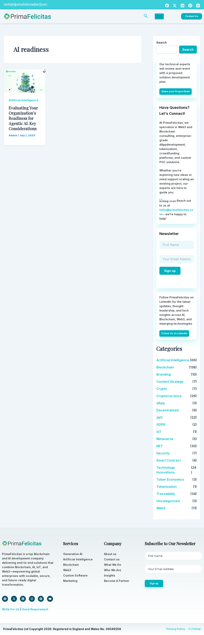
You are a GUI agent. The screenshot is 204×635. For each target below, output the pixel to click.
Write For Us (10, 609)
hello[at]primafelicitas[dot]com (25, 4)
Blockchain (165, 367)
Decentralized (167, 410)
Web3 (160, 508)
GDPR (160, 425)
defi (159, 417)
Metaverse (164, 439)
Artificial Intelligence (23, 100)
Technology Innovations (165, 470)
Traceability (165, 494)
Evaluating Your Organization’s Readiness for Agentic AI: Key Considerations (23, 118)
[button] (146, 16)
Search (161, 42)
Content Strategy (169, 382)
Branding (163, 374)
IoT (158, 432)
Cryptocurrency (169, 396)
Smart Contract (168, 460)
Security (163, 453)
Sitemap (194, 629)
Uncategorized (168, 501)
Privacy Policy (175, 628)
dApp (160, 403)
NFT (159, 446)
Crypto (161, 389)
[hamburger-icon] (159, 16)
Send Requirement (35, 609)
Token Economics (170, 479)
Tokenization (166, 487)
